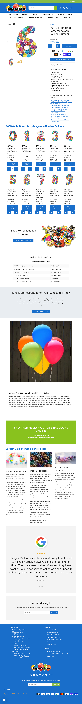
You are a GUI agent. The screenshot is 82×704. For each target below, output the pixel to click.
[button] (4, 700)
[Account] (71, 8)
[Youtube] (40, 675)
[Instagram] (37, 675)
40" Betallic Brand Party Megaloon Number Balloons (35, 126)
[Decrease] (50, 46)
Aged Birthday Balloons (58, 111)
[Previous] (10, 42)
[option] (26, 42)
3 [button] (42, 586)
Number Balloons (56, 118)
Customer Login (51, 644)
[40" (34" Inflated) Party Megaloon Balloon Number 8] (55, 179)
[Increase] (57, 46)
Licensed (35, 14)
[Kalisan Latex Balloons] (65, 458)
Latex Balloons (13, 14)
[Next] (43, 42)
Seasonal (61, 14)
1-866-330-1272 (19, 636)
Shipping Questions (52, 632)
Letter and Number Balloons (59, 116)
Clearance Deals (53, 17)
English (72, 1)
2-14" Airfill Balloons (16, 17)
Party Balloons (55, 121)
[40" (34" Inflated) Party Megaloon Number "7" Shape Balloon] (41, 179)
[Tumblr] (49, 674)
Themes (70, 14)
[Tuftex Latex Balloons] (16, 460)
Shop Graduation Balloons (23, 240)
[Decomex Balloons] (41, 459)
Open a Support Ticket (41, 311)
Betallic (52, 24)
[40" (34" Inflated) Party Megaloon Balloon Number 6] (27, 179)
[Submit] (55, 8)
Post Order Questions (53, 637)
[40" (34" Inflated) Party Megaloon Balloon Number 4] (69, 135)
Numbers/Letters (48, 14)
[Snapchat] (52, 674)
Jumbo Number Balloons (58, 114)
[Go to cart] (75, 8)
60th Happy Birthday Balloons (60, 105)
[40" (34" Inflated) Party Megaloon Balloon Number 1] (27, 135)
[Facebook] (34, 675)
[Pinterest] (46, 675)
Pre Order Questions (53, 634)
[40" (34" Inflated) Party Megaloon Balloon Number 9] (69, 179)
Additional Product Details (58, 69)
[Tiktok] (43, 675)
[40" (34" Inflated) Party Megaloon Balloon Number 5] (12, 179)
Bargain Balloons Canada (20, 693)
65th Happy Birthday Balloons (60, 107)
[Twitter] (31, 675)
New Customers (51, 642)
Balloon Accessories (35, 17)
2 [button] (41, 586)
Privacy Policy (51, 656)
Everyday (25, 14)
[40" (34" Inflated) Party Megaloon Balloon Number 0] (12, 135)
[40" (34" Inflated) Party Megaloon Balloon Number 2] (41, 135)
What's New (68, 17)
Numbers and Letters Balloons (60, 120)
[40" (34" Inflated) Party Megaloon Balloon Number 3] (55, 135)
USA (15, 644)
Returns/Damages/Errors (54, 639)
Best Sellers (54, 112)
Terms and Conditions (53, 651)
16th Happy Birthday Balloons (60, 100)
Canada (16, 651)
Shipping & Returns (56, 65)
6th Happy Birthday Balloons (59, 109)
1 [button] (39, 586)
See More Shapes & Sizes (62, 59)
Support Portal (51, 630)
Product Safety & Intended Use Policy (58, 654)
